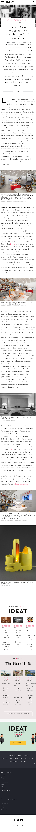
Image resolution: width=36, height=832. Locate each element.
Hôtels (18, 680)
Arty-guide (23, 20)
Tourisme (3, 780)
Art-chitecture (12, 20)
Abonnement (14, 761)
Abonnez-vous (18, 743)
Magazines (3, 796)
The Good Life (4, 803)
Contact (31, 758)
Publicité (23, 758)
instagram (21, 820)
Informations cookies (10, 758)
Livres (2, 798)
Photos (2, 788)
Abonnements (4, 794)
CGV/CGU (25, 756)
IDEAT (2, 805)
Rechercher (33, 2)
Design (2, 778)
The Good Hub (4, 807)
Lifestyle (3, 775)
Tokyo (11, 449)
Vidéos (2, 786)
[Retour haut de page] (33, 763)
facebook (14, 820)
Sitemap (23, 761)
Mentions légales (14, 756)
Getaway (6, 680)
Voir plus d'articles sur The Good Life (18, 714)
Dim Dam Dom (5, 809)
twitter (18, 820)
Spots (2, 784)
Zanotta (13, 244)
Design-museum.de (21, 484)
